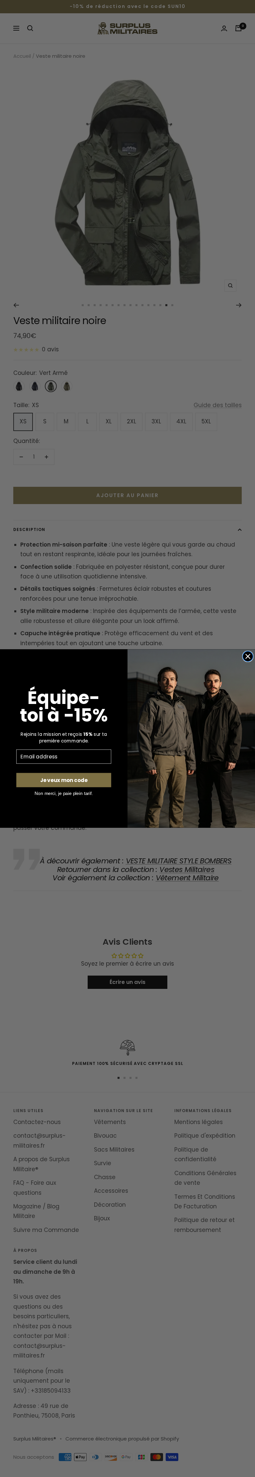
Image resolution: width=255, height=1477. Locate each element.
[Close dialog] (248, 656)
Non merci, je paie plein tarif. (64, 793)
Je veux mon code (63, 780)
